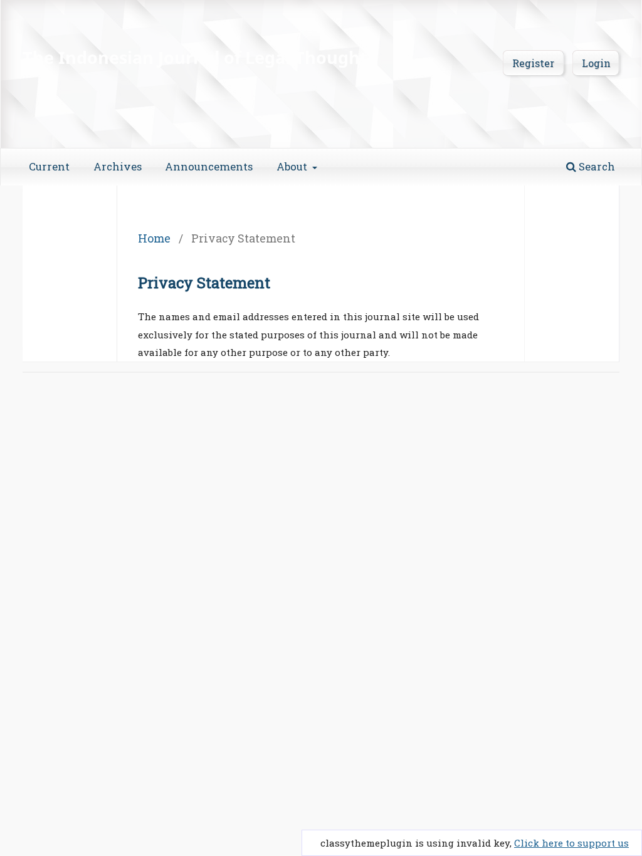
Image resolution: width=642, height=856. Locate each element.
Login (596, 63)
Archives (117, 166)
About (293, 166)
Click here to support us (571, 843)
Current (49, 166)
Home (154, 238)
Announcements (209, 166)
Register (533, 63)
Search (595, 166)
